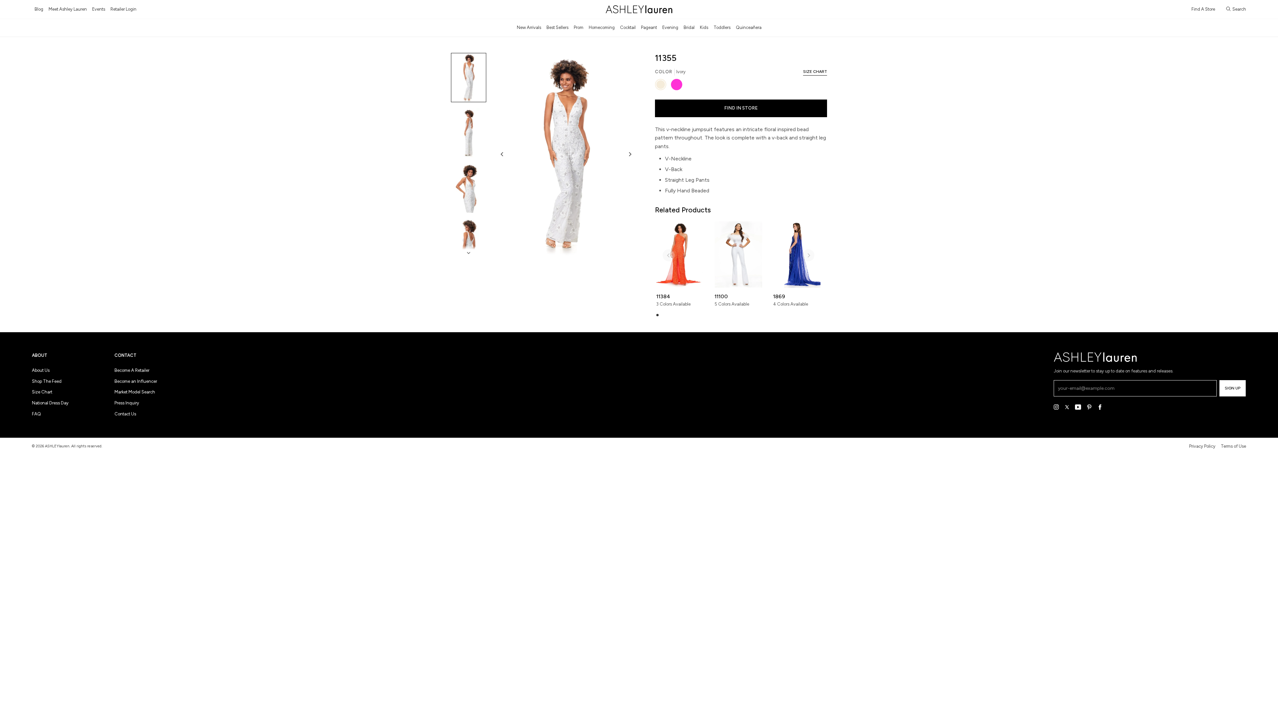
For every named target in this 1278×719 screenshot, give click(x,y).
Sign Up (1232, 388)
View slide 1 (657, 315)
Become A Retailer (131, 370)
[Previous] (502, 154)
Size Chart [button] (815, 71)
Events (98, 9)
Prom (578, 27)
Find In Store (741, 108)
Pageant (649, 27)
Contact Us (125, 413)
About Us (41, 370)
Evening (670, 27)
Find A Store (1203, 9)
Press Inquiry (126, 402)
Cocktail (628, 27)
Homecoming (602, 27)
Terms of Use (1233, 446)
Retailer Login (123, 9)
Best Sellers (557, 27)
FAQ (36, 413)
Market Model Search (134, 391)
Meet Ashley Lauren (68, 9)
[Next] (630, 154)
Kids (704, 27)
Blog (39, 9)
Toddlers (722, 27)
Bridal (689, 27)
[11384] (680, 254)
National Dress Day (50, 402)
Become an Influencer (135, 381)
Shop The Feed (47, 381)
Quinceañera (748, 27)
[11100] (738, 254)
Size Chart (42, 391)
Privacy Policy (1202, 446)
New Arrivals (529, 27)
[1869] (797, 254)
